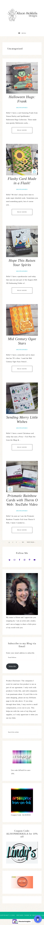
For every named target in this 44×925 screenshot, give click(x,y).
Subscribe (12, 666)
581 (23, 542)
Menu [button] (24, 33)
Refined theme (23, 915)
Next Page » (31, 542)
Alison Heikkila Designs (22, 15)
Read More (22, 130)
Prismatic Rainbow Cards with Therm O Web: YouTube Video (22, 500)
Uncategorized (22, 107)
